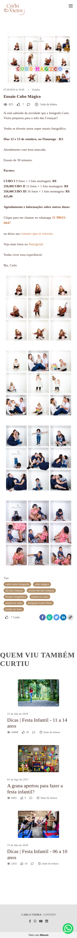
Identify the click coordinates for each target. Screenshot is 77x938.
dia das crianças (14, 590)
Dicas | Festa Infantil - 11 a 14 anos (37, 723)
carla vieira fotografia (17, 584)
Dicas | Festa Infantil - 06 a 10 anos (37, 854)
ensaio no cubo (13, 603)
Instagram (36, 244)
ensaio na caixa (40, 596)
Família (36, 90)
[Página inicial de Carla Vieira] (15, 10)
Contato (50, 914)
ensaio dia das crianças (41, 590)
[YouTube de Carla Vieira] (41, 921)
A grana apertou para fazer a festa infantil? (35, 788)
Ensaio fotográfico (15, 596)
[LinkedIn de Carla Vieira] (46, 921)
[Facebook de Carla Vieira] (30, 921)
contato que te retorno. (37, 233)
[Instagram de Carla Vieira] (35, 921)
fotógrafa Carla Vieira (40, 603)
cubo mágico (42, 584)
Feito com (39, 935)
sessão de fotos (13, 609)
